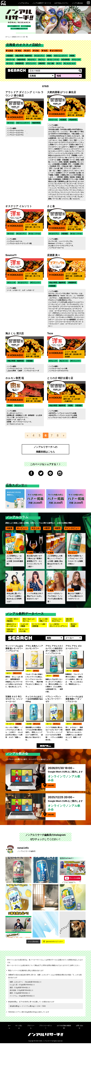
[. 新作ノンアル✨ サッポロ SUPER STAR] (46, 924)
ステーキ (11, 59)
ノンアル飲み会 (77, 3)
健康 (10, 528)
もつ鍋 (51, 63)
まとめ (36, 528)
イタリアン (40, 56)
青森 (20, 51)
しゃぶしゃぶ (70, 63)
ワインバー (31, 63)
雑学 (58, 528)
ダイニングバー (61, 56)
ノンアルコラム (23, 3)
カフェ (42, 59)
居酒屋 (10, 56)
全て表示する (57, 51)
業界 (48, 528)
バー (59, 63)
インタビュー (73, 528)
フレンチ (76, 59)
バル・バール (54, 59)
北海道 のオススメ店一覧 (20, 37)
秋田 (46, 51)
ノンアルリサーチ (47, 1041)
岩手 (28, 51)
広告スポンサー (16, 485)
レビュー (22, 528)
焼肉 (49, 56)
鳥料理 (42, 63)
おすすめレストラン (61, 3)
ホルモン (32, 59)
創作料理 (21, 59)
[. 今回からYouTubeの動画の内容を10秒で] (73, 870)
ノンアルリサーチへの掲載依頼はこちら (45, 449)
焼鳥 (72, 56)
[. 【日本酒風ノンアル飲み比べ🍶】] (18, 924)
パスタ (10, 63)
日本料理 (66, 59)
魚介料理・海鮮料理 (24, 56)
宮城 (37, 51)
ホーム (7, 37)
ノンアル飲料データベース (41, 3)
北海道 (10, 51)
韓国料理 (20, 63)
